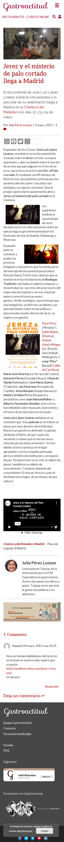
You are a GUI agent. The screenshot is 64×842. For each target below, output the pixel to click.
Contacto (9, 728)
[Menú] (57, 4)
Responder (52, 686)
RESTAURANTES (13, 17)
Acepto (44, 830)
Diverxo (48, 336)
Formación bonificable (17, 734)
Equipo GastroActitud (17, 723)
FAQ (6, 750)
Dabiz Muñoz (50, 332)
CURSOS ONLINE (37, 17)
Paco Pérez (49, 323)
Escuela (8, 745)
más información (24, 831)
